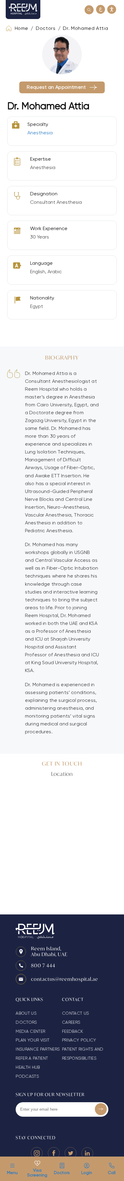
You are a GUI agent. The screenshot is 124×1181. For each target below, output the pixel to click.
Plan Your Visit (32, 1040)
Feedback (72, 1031)
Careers (71, 1022)
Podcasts (27, 1076)
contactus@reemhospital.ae (64, 979)
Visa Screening (37, 1172)
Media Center (30, 1031)
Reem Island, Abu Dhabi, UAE (49, 951)
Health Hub (28, 1067)
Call (112, 1172)
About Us (26, 1013)
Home (22, 28)
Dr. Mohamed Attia (85, 28)
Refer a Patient (32, 1058)
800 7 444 (43, 965)
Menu (12, 1172)
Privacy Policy (79, 1040)
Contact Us (75, 1013)
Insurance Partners (38, 1049)
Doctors (62, 1172)
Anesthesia (40, 133)
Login (86, 1172)
